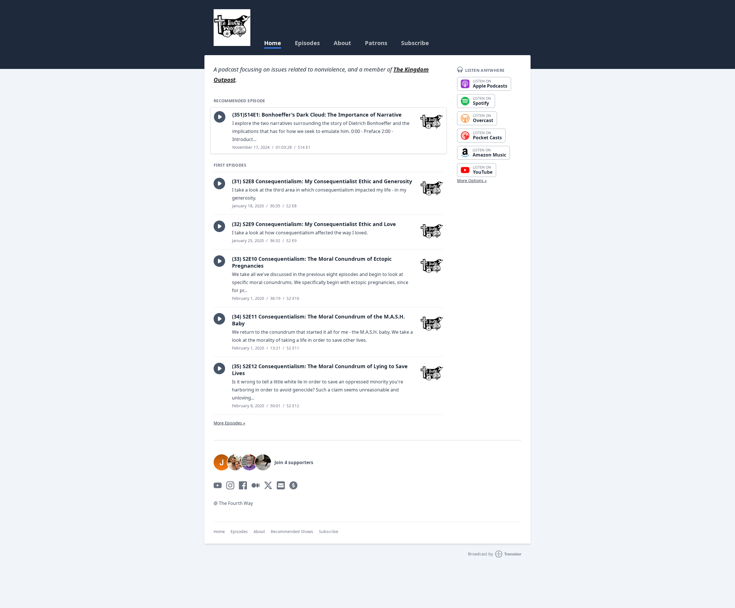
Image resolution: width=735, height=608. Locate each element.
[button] (219, 117)
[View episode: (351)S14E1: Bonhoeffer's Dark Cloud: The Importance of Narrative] (431, 122)
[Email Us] (281, 485)
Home (272, 43)
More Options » (472, 180)
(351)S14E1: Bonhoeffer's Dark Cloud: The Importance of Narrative (317, 114)
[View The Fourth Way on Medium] (256, 485)
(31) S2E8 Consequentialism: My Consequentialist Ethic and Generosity (322, 181)
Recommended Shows (292, 531)
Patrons (376, 43)
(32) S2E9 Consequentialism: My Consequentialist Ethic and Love (314, 224)
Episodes (307, 43)
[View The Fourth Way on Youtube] (218, 485)
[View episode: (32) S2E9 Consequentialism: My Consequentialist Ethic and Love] (431, 232)
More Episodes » (229, 423)
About (342, 43)
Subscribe (415, 43)
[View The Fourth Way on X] (268, 485)
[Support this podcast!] (293, 485)
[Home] (232, 27)
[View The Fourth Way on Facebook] (243, 485)
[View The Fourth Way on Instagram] (230, 485)
